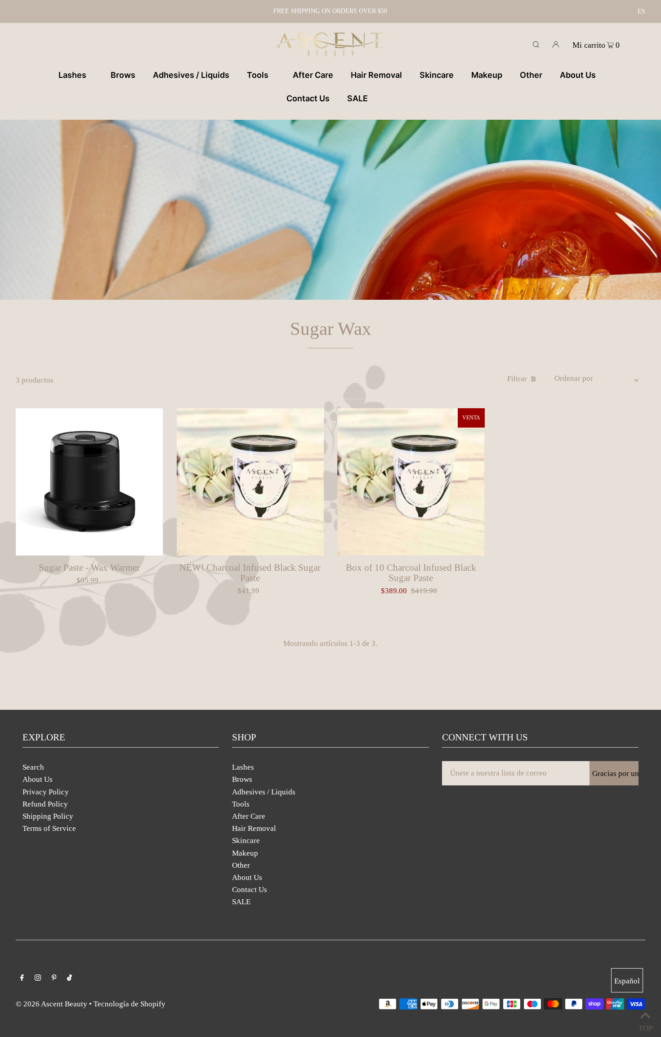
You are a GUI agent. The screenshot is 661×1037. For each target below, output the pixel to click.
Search (33, 767)
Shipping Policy (47, 816)
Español (627, 981)
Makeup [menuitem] (486, 75)
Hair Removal (254, 828)
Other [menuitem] (531, 75)
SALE (241, 901)
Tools (241, 804)
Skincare (246, 840)
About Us (37, 779)
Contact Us (249, 889)
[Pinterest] (54, 978)
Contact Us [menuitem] (308, 98)
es (641, 11)
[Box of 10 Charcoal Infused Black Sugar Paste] (411, 482)
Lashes (243, 767)
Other (241, 865)
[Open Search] (536, 44)
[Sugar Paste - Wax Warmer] (89, 482)
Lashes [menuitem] (72, 75)
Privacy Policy (45, 792)
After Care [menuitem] (313, 75)
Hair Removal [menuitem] (376, 75)
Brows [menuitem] (123, 75)
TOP (645, 1026)
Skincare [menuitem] (437, 75)
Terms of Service (49, 828)
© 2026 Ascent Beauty (51, 1004)
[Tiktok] (69, 978)
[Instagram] (38, 978)
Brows (242, 779)
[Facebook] (22, 978)
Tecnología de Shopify (129, 1004)
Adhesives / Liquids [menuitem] (191, 75)
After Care (248, 816)
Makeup (245, 853)
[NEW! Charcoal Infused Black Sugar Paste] (250, 482)
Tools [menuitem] (257, 75)
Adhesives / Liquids (263, 792)
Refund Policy (45, 804)
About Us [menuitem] (578, 75)
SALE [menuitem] (357, 98)
